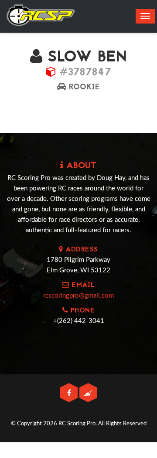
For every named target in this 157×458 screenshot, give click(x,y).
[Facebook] (69, 393)
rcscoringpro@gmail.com (78, 295)
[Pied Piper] (88, 393)
